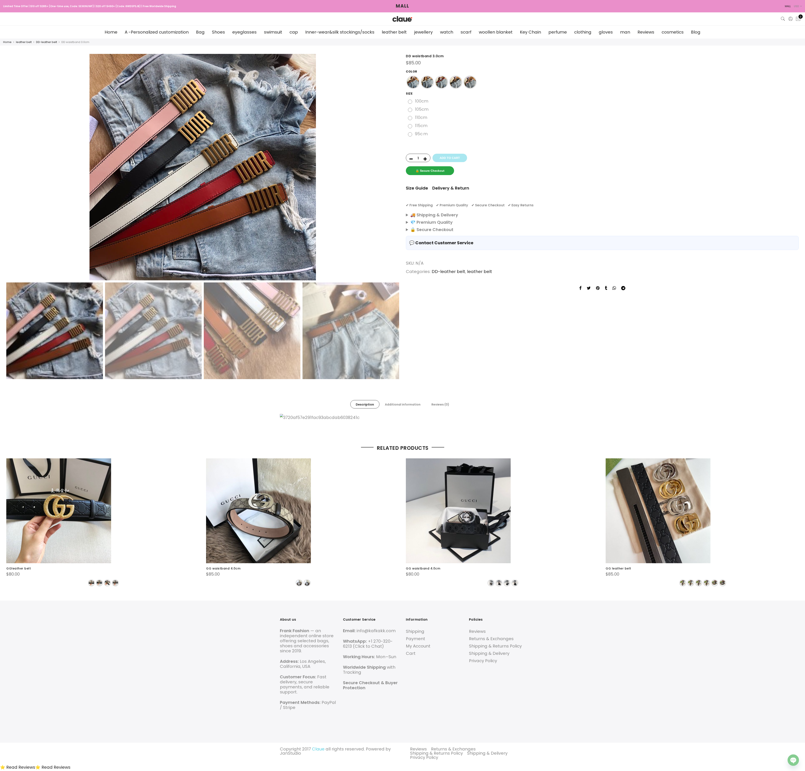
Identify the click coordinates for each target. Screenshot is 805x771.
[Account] (790, 18)
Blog (695, 32)
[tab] (364, 404)
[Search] (783, 18)
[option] (202, 167)
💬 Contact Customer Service (441, 243)
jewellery (423, 32)
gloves (606, 32)
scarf (466, 32)
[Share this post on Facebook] (580, 288)
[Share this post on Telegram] (623, 288)
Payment (415, 639)
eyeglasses (244, 32)
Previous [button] (13, 167)
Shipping (415, 631)
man (625, 32)
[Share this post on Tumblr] (606, 288)
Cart (410, 653)
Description (365, 404)
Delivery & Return (450, 188)
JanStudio (290, 753)
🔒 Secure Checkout (429, 170)
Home (111, 32)
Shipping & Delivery (489, 653)
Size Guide (417, 188)
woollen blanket (496, 32)
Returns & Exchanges (491, 639)
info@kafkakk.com (376, 631)
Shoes (218, 32)
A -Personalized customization (157, 32)
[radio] (413, 82)
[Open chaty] (793, 760)
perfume (557, 32)
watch (446, 32)
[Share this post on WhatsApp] (614, 288)
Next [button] (392, 167)
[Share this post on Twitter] (589, 288)
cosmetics (673, 32)
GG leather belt (618, 568)
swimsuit (273, 32)
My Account (418, 646)
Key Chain (530, 32)
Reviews (646, 32)
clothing (582, 32)
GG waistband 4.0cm (223, 568)
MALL (402, 6)
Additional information (403, 404)
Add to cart (450, 158)
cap (294, 32)
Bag (200, 32)
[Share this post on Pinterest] (598, 288)
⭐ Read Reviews (17, 767)
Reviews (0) (440, 404)
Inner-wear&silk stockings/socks (339, 32)
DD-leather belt (46, 42)
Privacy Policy (483, 661)
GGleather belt (18, 568)
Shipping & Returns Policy (495, 646)
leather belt (394, 32)
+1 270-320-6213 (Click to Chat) (368, 643)
